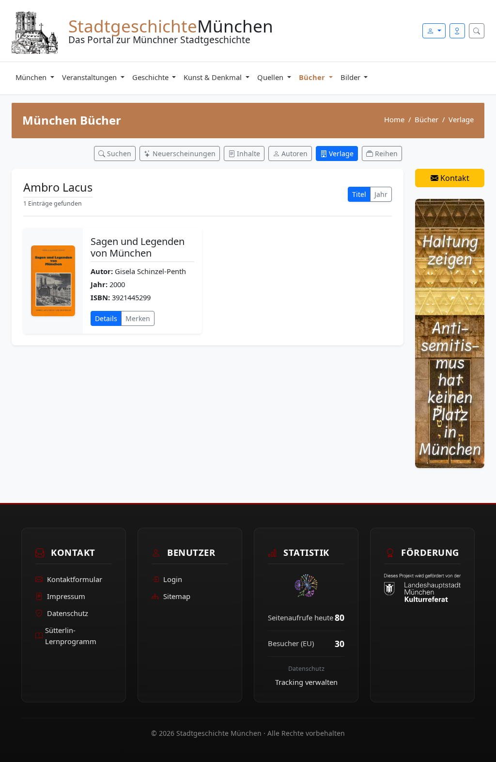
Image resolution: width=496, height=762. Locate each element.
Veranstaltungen (90, 77)
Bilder (351, 77)
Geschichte (151, 77)
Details (106, 318)
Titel (359, 194)
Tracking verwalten (306, 682)
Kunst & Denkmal (214, 77)
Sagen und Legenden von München (138, 247)
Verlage (461, 119)
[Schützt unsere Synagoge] (449, 333)
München (32, 77)
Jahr (381, 194)
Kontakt (453, 178)
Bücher (313, 77)
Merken (137, 318)
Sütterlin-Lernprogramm (70, 635)
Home (394, 119)
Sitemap (176, 596)
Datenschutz (67, 613)
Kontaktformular (74, 579)
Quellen (271, 77)
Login (172, 579)
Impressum (66, 596)
